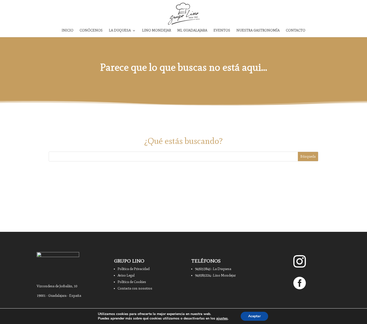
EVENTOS (221, 30)
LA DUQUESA (120, 30)
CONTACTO (295, 30)
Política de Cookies (132, 282)
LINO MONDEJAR (156, 30)
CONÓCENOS (91, 30)
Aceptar (254, 316)
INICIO (67, 30)
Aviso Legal (126, 275)
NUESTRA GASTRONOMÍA (258, 30)
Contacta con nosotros (135, 288)
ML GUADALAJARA (192, 30)
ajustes (222, 318)
